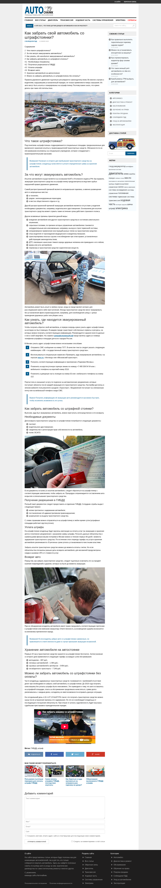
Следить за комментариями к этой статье (89, 841)
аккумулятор (120, 166)
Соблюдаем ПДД (31, 41)
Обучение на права (121, 109)
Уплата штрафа (33, 67)
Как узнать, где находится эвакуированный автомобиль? (50, 56)
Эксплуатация (119, 125)
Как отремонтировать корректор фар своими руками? (120, 60)
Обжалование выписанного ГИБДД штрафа (94, 781)
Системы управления (103, 20)
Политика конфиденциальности (61, 883)
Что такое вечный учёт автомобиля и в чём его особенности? (120, 71)
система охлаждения (118, 190)
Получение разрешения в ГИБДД (40, 65)
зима (126, 174)
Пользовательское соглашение (36, 883)
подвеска (118, 184)
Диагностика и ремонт (122, 102)
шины (130, 204)
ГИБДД (34, 748)
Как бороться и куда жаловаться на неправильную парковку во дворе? (74, 782)
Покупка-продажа (120, 113)
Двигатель (53, 20)
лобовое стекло (119, 178)
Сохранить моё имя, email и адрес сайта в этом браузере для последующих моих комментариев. (64, 836)
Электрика (120, 20)
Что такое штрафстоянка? (38, 50)
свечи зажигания (129, 187)
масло (128, 178)
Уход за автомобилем (122, 121)
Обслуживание (119, 106)
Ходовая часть (83, 20)
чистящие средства (121, 204)
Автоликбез (117, 98)
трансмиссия (114, 200)
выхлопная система (115, 169)
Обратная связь (130, 1)
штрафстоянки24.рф (63, 336)
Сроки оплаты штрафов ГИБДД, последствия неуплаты (52, 782)
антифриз (129, 166)
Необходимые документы (37, 62)
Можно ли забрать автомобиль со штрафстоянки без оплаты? (52, 76)
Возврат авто (32, 70)
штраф (40, 748)
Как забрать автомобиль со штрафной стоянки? (46, 59)
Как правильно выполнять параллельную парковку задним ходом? (121, 42)
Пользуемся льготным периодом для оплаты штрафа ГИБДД (34, 781)
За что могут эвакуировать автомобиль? (43, 53)
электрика (121, 208)
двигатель (116, 173)
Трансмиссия (66, 20)
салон (121, 187)
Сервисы (132, 20)
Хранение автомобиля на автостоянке (42, 73)
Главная (29, 20)
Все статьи (40, 20)
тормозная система (125, 197)
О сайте (117, 1)
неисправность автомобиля (116, 181)
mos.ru (41, 358)
